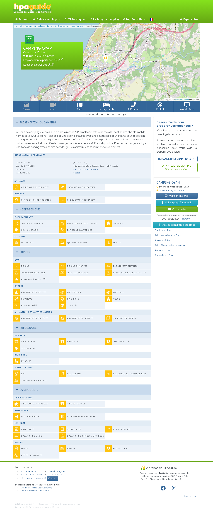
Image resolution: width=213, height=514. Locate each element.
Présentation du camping (37, 122)
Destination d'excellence (85, 169)
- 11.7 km (163, 250)
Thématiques (77, 19)
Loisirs (24, 252)
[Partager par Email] (118, 114)
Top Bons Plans (135, 19)
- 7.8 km (162, 240)
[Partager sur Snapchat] (107, 114)
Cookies (52, 478)
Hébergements (30, 209)
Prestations (28, 327)
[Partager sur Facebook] (97, 114)
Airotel (76, 173)
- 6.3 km (169, 235)
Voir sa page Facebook (178, 202)
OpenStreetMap (182, 99)
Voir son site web (179, 195)
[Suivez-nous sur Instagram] (175, 488)
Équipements (28, 389)
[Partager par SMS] (124, 114)
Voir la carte (179, 209)
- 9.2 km (170, 245)
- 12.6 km (164, 255)
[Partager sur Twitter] (102, 114)
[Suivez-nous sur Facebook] (163, 488)
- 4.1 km (163, 230)
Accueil (23, 19)
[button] (152, 19)
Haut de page (190, 496)
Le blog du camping (105, 19)
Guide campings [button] (47, 19)
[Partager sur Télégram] (113, 114)
